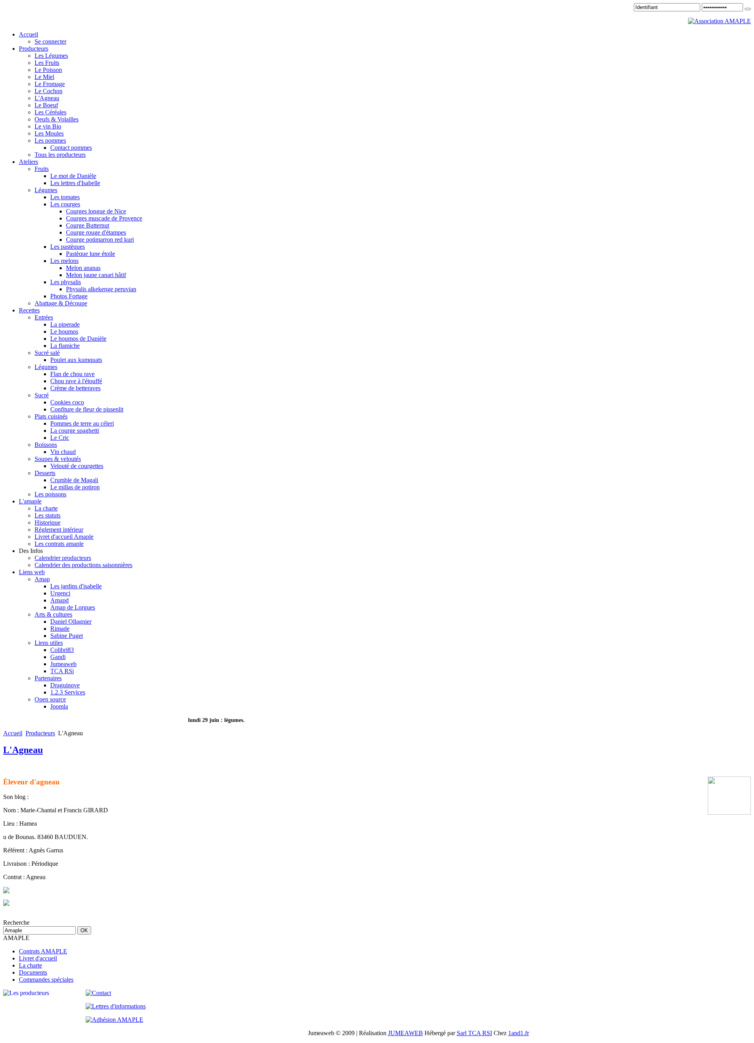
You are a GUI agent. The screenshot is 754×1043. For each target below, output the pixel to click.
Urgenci (60, 593)
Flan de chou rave (72, 374)
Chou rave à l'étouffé (76, 381)
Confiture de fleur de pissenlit (86, 409)
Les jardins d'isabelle (76, 586)
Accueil (12, 733)
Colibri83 (62, 649)
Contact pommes (71, 147)
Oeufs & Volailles (57, 119)
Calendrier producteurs (63, 558)
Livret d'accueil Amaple (64, 536)
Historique (47, 522)
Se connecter (50, 41)
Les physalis (65, 282)
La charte (46, 508)
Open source (50, 699)
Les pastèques (67, 246)
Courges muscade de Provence (104, 218)
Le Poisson (48, 69)
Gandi (58, 657)
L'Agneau (47, 98)
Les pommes (50, 140)
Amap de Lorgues (72, 607)
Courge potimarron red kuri (100, 239)
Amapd (59, 600)
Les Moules (49, 133)
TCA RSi (62, 671)
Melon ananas (83, 267)
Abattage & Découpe (61, 303)
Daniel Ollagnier (71, 621)
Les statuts (47, 515)
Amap (42, 579)
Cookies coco (67, 402)
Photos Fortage (69, 296)
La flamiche (65, 345)
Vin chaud (63, 451)
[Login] (748, 9)
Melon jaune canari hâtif (96, 275)
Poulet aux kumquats (76, 359)
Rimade (60, 628)
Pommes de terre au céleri (82, 423)
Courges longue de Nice (96, 211)
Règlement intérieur (59, 529)
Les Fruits (47, 62)
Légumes (46, 190)
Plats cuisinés (51, 416)
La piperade (65, 324)
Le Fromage (50, 84)
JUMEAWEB (405, 1033)
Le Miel (44, 76)
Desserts (45, 473)
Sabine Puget (66, 635)
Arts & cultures (53, 614)
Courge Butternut (87, 225)
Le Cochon (48, 91)
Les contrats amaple (59, 543)
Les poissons (50, 494)
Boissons (46, 444)
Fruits (42, 168)
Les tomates (65, 197)
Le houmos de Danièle (78, 338)
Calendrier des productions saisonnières (83, 565)
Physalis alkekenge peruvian (101, 289)
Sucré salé (47, 352)
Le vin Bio (48, 126)
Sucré (42, 395)
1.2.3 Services (67, 692)
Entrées (44, 317)
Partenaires (48, 678)
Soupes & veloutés (58, 458)
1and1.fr (518, 1033)
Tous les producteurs (60, 154)
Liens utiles (49, 642)
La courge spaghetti (74, 430)
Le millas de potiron (75, 487)
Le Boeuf (46, 105)
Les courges (65, 204)
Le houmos (64, 331)
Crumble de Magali (74, 480)
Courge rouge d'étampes (96, 232)
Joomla (59, 706)
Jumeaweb (63, 664)
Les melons (64, 260)
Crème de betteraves (75, 388)
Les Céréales (50, 112)
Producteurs (40, 733)
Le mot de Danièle (73, 176)
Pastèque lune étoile (90, 253)
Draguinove (65, 685)
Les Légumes (51, 55)
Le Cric (59, 437)
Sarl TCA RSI (474, 1033)
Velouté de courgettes (76, 466)
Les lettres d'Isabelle (75, 183)
